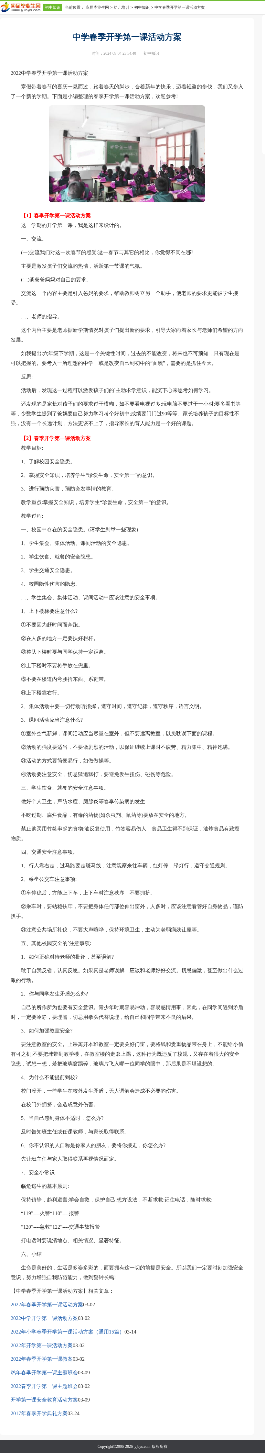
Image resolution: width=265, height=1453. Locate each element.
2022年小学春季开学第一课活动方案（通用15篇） (67, 1332)
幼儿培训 (121, 7)
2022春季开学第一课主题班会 (44, 1386)
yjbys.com (142, 1446)
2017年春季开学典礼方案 (39, 1413)
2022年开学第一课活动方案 (42, 1345)
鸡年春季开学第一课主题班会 (44, 1372)
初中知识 (52, 7)
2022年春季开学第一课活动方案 (47, 1304)
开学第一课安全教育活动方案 (44, 1399)
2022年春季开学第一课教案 (42, 1359)
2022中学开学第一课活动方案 (44, 1318)
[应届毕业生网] (21, 7)
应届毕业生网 (97, 7)
